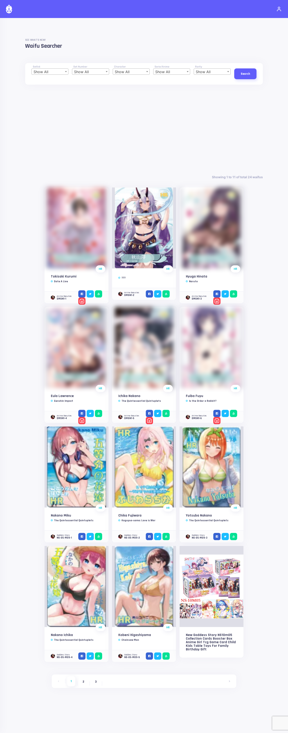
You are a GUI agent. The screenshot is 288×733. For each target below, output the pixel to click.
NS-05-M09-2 (132, 537)
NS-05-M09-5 (132, 657)
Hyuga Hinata (196, 276)
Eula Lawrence (62, 396)
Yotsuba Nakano (199, 515)
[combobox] (50, 71)
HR (100, 269)
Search (245, 74)
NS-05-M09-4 (65, 657)
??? (124, 278)
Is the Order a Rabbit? (202, 401)
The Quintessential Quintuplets (141, 401)
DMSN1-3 (197, 298)
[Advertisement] (144, 129)
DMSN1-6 (197, 418)
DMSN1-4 (62, 418)
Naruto (193, 281)
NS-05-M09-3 (199, 537)
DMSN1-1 (61, 298)
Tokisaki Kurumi (63, 276)
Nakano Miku (61, 515)
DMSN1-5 (129, 418)
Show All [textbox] (41, 72)
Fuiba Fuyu (194, 396)
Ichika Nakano (129, 396)
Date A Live (61, 281)
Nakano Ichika (62, 635)
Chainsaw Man (130, 640)
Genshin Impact (63, 401)
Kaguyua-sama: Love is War (138, 520)
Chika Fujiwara (130, 515)
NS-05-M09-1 (64, 537)
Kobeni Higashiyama (134, 635)
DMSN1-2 (129, 295)
